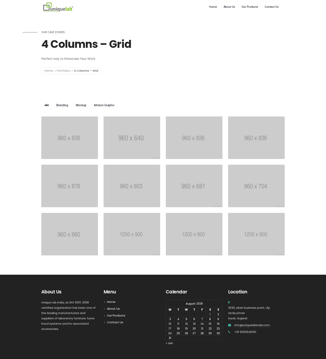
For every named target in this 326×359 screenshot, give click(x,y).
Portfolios (63, 71)
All (47, 105)
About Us (229, 7)
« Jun (169, 343)
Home (213, 7)
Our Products (250, 7)
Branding (62, 105)
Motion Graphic (104, 105)
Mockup (81, 105)
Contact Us (272, 7)
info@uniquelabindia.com (252, 325)
